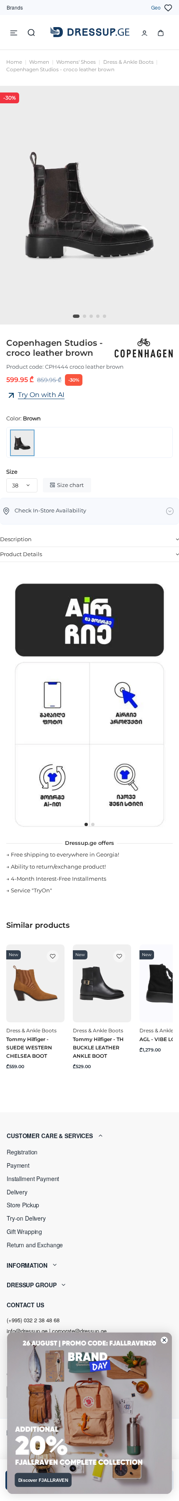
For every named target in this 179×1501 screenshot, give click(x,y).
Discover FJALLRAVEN (43, 1480)
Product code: (25, 366)
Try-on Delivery (26, 1218)
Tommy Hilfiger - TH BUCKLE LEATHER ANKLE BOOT (98, 1047)
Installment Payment (33, 1178)
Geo (156, 7)
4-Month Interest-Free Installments (58, 878)
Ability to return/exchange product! (58, 866)
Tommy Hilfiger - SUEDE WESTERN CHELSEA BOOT (29, 1047)
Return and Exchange (35, 1245)
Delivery (17, 1192)
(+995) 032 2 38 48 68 (33, 1320)
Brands (15, 7)
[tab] (89, 539)
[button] (89, 1136)
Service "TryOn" (31, 890)
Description (16, 539)
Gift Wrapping (24, 1231)
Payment (18, 1165)
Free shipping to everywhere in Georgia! (65, 854)
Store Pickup (23, 1205)
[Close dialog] (164, 1340)
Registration (22, 1152)
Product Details (21, 554)
